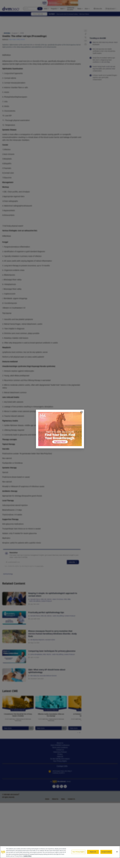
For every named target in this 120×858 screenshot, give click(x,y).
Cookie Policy (27, 856)
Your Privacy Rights (78, 852)
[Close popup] (81, 412)
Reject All (93, 852)
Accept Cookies (106, 852)
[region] (60, 852)
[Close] (117, 852)
